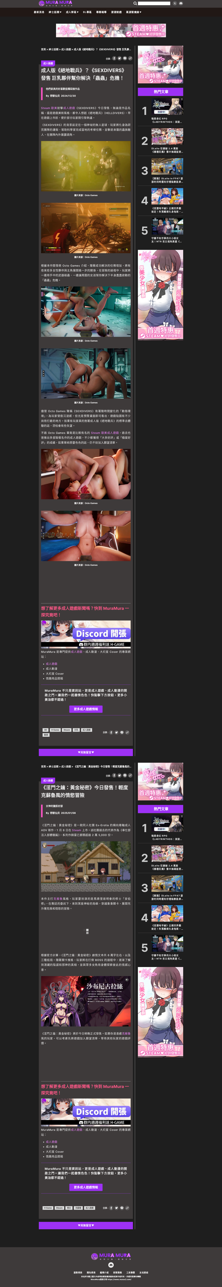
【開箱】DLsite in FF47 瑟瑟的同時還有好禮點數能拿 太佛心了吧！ (167, 180)
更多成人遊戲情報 (86, 709)
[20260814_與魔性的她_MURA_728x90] (111, 36)
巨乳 (76, 730)
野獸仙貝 (55, 95)
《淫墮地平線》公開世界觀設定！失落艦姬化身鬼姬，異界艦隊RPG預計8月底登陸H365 (166, 210)
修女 (69, 1208)
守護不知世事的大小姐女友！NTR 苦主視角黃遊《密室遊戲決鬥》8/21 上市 (166, 240)
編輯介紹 (104, 1272)
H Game (55, 730)
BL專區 (87, 12)
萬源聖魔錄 (132, 12)
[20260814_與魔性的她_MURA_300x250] (160, 82)
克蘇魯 (58, 898)
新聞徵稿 (117, 1272)
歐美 (54, 108)
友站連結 (144, 1272)
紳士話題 (54, 12)
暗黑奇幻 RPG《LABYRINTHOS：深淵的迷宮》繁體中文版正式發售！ (167, 120)
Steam (45, 108)
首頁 (43, 49)
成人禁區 (71, 12)
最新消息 (39, 12)
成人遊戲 (66, 49)
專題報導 (101, 12)
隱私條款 (91, 1272)
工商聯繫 (130, 1272)
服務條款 (78, 1272)
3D (45, 730)
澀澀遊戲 (116, 12)
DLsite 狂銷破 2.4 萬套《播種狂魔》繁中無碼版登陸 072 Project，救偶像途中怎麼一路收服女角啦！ (166, 150)
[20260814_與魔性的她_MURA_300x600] (160, 339)
